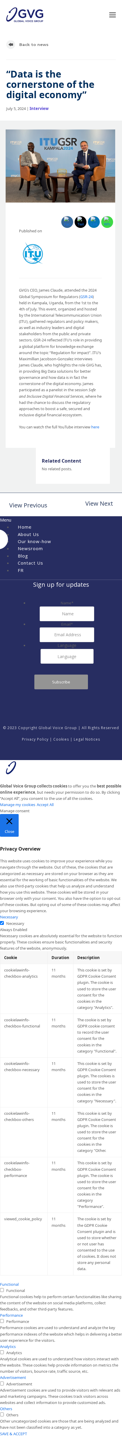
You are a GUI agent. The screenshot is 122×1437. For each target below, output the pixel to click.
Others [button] (6, 1408)
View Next (99, 504)
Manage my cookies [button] (17, 804)
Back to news (33, 44)
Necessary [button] (9, 917)
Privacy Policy (35, 739)
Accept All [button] (45, 804)
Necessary (15, 923)
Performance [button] (11, 1315)
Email (67, 624)
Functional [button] (9, 1284)
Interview (39, 108)
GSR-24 (86, 296)
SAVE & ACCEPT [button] (13, 1433)
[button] (112, 14)
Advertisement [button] (13, 1377)
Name (67, 603)
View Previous (26, 505)
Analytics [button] (8, 1346)
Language (66, 645)
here (95, 427)
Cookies (61, 739)
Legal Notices (87, 739)
